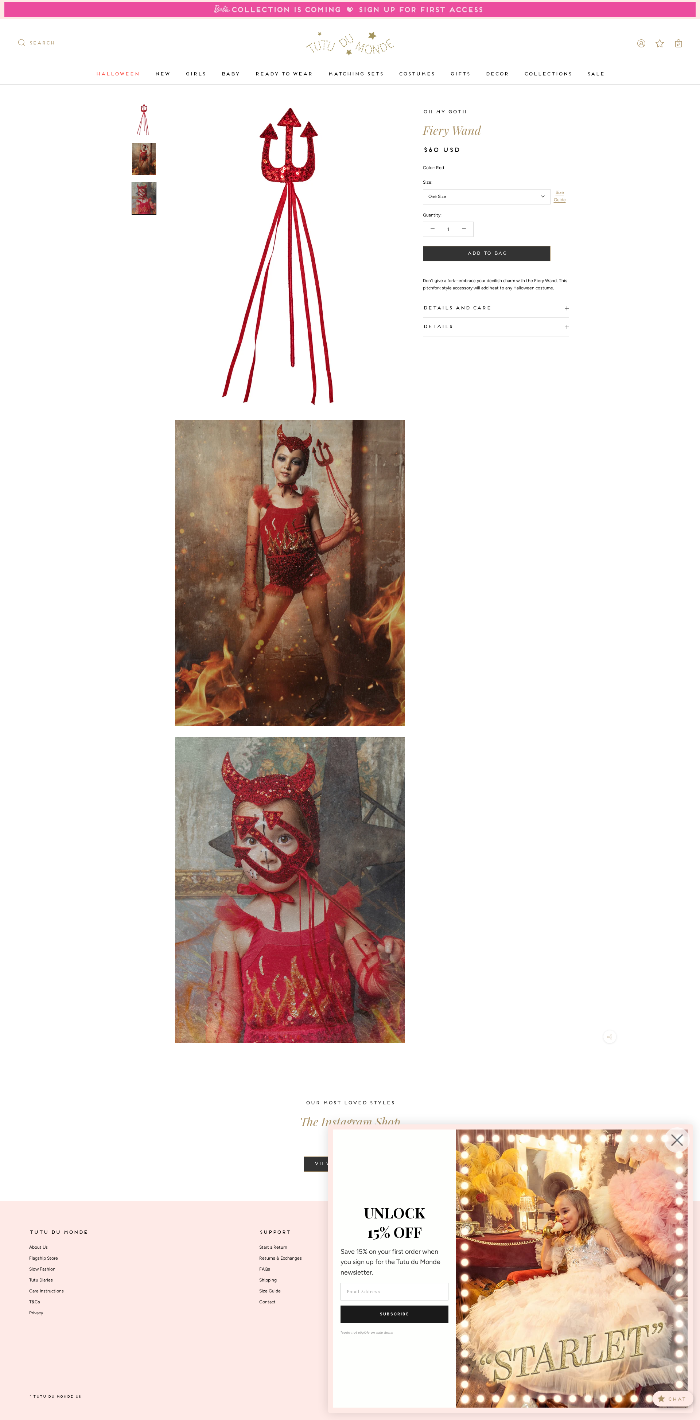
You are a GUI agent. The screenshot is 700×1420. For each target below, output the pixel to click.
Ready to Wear (283, 73)
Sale (595, 73)
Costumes (416, 73)
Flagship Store (43, 1258)
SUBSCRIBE (394, 1314)
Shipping (268, 1280)
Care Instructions (46, 1291)
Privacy (36, 1312)
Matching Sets (355, 73)
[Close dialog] (677, 1140)
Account (641, 43)
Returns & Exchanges (280, 1258)
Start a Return (273, 1247)
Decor (497, 73)
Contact (267, 1301)
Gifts (460, 73)
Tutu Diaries (41, 1280)
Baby (230, 73)
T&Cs (34, 1301)
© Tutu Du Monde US (55, 1396)
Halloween (117, 73)
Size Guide (560, 196)
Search (42, 43)
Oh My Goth (445, 112)
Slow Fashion (42, 1269)
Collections (548, 73)
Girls (195, 73)
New (162, 73)
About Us (38, 1247)
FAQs (264, 1269)
